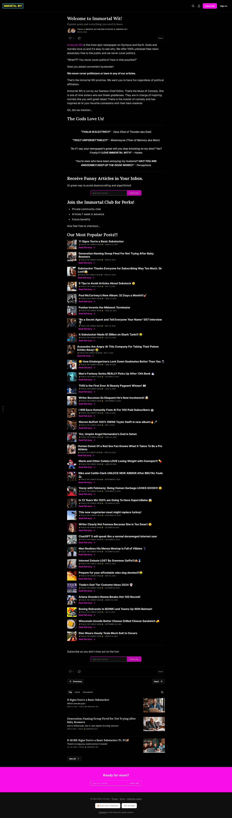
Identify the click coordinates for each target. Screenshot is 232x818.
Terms (122, 799)
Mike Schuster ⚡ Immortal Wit (114, 29)
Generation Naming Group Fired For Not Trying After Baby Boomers (101, 720)
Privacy (115, 799)
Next (156, 681)
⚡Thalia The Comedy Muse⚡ (91, 244)
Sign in (223, 6)
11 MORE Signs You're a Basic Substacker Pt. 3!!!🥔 (98, 740)
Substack (103, 812)
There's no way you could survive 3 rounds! (87, 744)
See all (72, 758)
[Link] (63, 119)
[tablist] (80, 692)
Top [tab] (70, 692)
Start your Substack (109, 805)
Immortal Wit (75, 44)
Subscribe (210, 6)
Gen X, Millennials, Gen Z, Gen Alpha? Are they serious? (93, 725)
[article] (116, 705)
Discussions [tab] (88, 692)
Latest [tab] (77, 692)
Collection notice (134, 799)
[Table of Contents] (3, 409)
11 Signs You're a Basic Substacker (88, 699)
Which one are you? (76, 703)
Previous (77, 681)
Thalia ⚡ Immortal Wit (87, 29)
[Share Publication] (199, 6)
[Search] (193, 6)
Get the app (129, 805)
